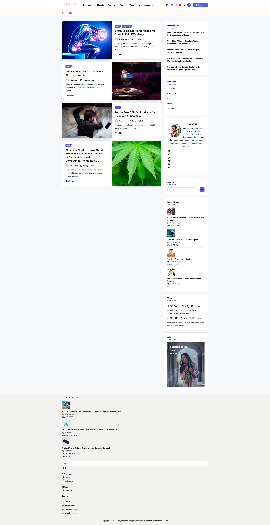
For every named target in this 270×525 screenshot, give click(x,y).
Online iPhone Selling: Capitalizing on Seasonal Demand (183, 51)
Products (170, 99)
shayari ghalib (182, 325)
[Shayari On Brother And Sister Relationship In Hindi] (171, 211)
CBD (117, 26)
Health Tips (127, 26)
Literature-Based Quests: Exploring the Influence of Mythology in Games (183, 68)
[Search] (202, 189)
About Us (171, 89)
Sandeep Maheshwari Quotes (179, 259)
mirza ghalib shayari (196, 322)
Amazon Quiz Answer (182, 317)
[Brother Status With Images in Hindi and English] (171, 272)
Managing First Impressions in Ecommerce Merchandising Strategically (185, 59)
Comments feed (71, 509)
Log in (67, 502)
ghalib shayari (175, 322)
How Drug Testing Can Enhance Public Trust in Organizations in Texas (186, 33)
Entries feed (70, 506)
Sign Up (170, 108)
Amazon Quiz (191, 313)
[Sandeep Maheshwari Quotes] (171, 253)
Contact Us (171, 94)
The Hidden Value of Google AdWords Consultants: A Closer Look (183, 42)
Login (169, 103)
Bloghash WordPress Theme (156, 521)
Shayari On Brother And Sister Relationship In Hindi (185, 219)
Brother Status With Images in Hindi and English (184, 279)
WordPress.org (71, 513)
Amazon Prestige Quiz (176, 313)
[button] (200, 5)
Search (170, 182)
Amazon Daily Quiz (180, 306)
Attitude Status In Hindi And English (182, 240)
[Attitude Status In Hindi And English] (171, 233)
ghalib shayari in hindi (184, 322)
